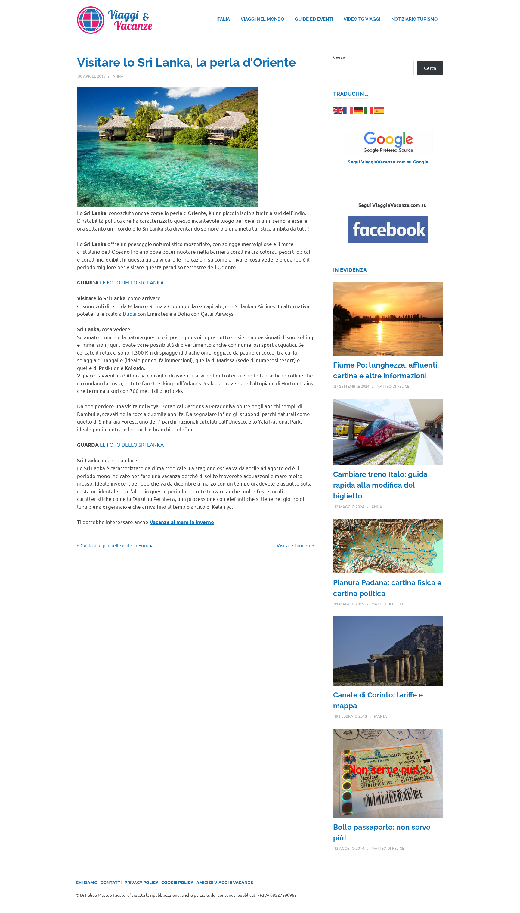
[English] (338, 110)
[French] (348, 110)
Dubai (129, 313)
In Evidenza (350, 270)
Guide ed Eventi (314, 19)
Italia (223, 19)
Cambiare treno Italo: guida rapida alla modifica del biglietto (380, 485)
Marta (380, 716)
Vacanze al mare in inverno (182, 522)
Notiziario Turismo (414, 19)
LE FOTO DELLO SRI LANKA (132, 282)
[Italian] (369, 110)
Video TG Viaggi (362, 19)
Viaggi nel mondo (262, 19)
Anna (118, 76)
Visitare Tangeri (293, 545)
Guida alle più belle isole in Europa (116, 545)
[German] (359, 110)
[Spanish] (379, 110)
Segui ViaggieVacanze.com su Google (388, 162)
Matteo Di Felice (392, 386)
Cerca (339, 57)
